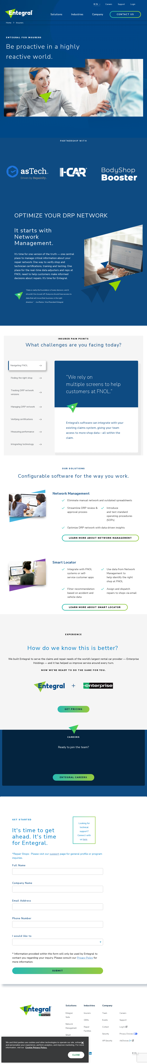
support (54, 854)
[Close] (82, 1042)
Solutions (56, 14)
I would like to (22, 936)
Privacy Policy (85, 958)
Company (97, 14)
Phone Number (21, 918)
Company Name (22, 883)
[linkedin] (90, 1052)
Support (121, 4)
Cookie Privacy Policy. (36, 1047)
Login (132, 4)
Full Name (19, 865)
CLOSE (76, 1055)
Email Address (21, 900)
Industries (77, 14)
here (85, 839)
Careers (108, 4)
